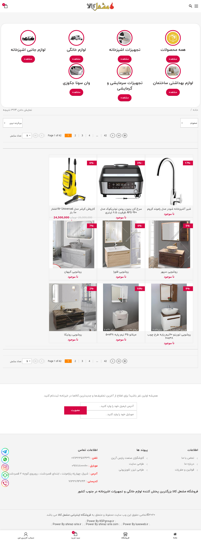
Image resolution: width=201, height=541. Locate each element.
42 (105, 135)
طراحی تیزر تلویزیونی (131, 470)
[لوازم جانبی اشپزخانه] (28, 37)
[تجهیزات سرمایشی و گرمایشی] (124, 70)
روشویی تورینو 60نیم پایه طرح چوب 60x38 (169, 336)
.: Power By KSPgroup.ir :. (100, 521)
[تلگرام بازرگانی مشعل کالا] (5, 451)
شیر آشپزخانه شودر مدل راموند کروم (169, 209)
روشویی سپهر (169, 272)
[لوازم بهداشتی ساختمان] (173, 70)
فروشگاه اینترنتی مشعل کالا (74, 515)
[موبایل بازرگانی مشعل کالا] (5, 475)
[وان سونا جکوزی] (76, 70)
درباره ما (189, 464)
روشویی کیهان (73, 272)
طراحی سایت (136, 464)
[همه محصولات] (173, 37)
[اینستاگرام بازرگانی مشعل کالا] (5, 467)
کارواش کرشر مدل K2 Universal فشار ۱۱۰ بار (73, 210)
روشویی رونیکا (73, 335)
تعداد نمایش (15, 135)
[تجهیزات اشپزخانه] (124, 37)
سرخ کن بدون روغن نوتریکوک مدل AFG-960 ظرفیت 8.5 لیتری (121, 210)
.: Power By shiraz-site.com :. (102, 524)
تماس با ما (188, 458)
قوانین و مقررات (184, 470)
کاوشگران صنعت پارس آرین (127, 458)
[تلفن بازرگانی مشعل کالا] (5, 483)
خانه (195, 110)
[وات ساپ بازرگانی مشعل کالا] (5, 459)
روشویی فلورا (121, 272)
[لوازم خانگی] (76, 37)
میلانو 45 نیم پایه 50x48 (121, 335)
